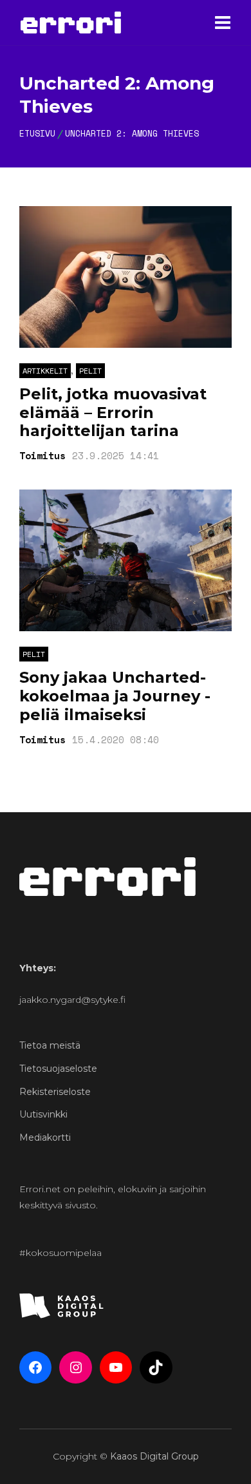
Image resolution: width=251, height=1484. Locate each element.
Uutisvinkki (43, 1114)
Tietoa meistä (49, 1045)
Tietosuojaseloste (58, 1068)
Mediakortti (45, 1137)
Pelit (90, 370)
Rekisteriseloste (55, 1092)
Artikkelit (45, 370)
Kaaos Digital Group (154, 1456)
